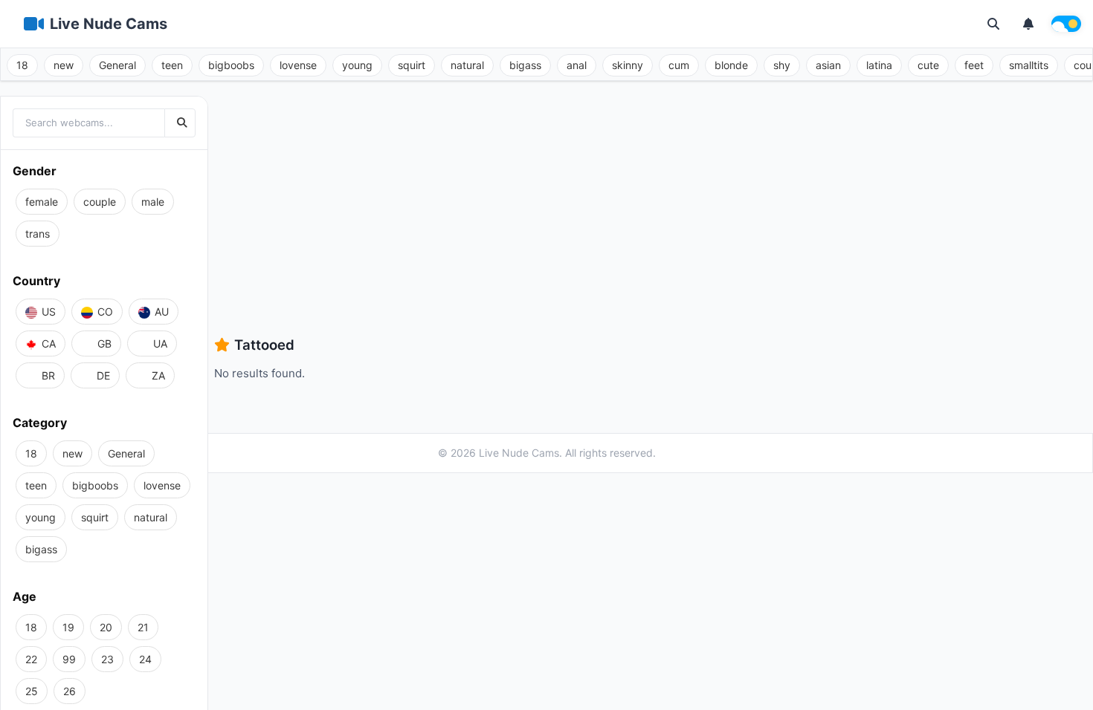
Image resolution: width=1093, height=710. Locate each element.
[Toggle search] (993, 24)
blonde (731, 65)
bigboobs (231, 65)
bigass (525, 65)
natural (467, 65)
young (357, 65)
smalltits (1028, 65)
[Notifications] (1028, 24)
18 (22, 65)
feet (974, 65)
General (117, 65)
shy (781, 65)
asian (828, 65)
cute (928, 65)
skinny (627, 65)
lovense (298, 65)
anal (577, 65)
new (64, 65)
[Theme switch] (1066, 24)
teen (172, 65)
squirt (411, 65)
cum (678, 65)
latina (879, 65)
